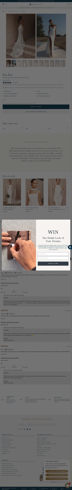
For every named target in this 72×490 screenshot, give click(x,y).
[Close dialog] (68, 221)
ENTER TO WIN (53, 263)
